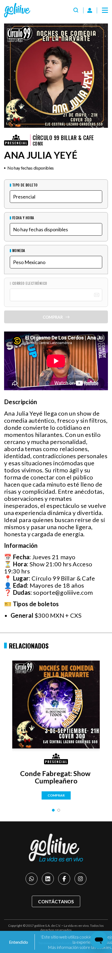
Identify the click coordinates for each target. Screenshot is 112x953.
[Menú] (105, 10)
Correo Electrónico (29, 283)
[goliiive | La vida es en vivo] (17, 10)
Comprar (56, 795)
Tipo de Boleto (25, 185)
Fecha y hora (23, 217)
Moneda (18, 250)
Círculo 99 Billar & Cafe (63, 138)
